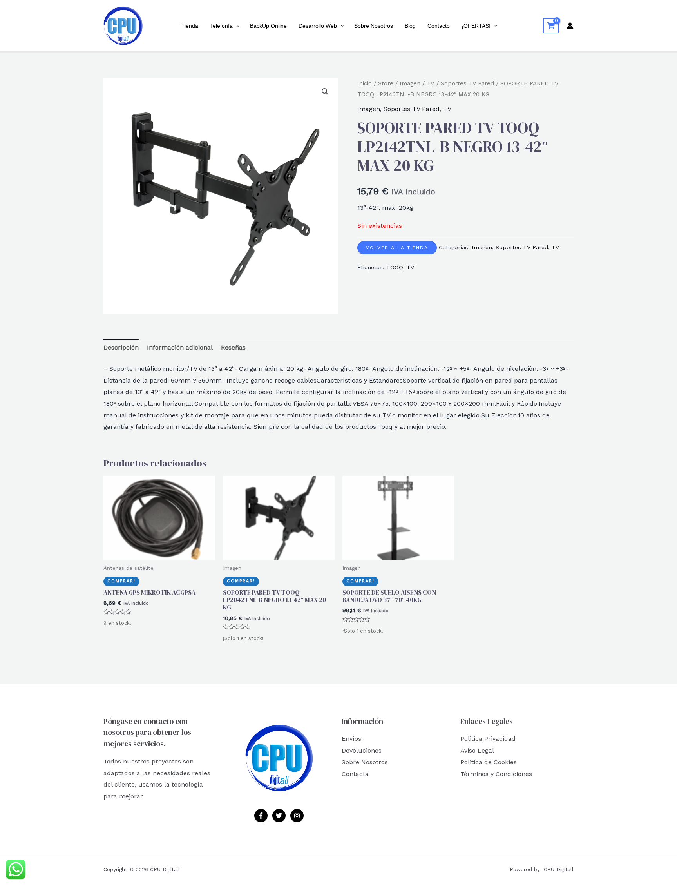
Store (385, 83)
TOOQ (394, 267)
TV (430, 83)
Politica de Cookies (488, 762)
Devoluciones (362, 750)
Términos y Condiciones (496, 774)
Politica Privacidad (488, 738)
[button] (325, 92)
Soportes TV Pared (467, 83)
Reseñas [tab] (233, 347)
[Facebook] (261, 815)
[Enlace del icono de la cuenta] (570, 25)
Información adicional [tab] (180, 347)
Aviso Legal (477, 750)
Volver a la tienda (397, 247)
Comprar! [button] (121, 581)
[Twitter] (279, 815)
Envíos (351, 738)
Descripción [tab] (121, 347)
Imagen (410, 83)
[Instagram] (297, 815)
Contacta (355, 774)
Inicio (364, 83)
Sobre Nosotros (365, 762)
